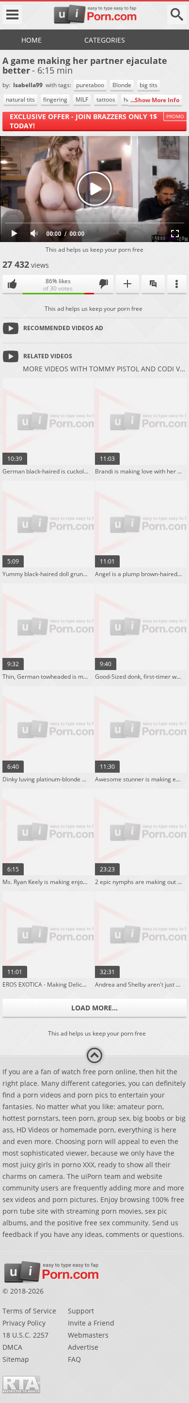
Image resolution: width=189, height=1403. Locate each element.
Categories (104, 40)
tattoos (105, 99)
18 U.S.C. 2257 (25, 1335)
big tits (149, 85)
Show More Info (157, 100)
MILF (82, 99)
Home (31, 40)
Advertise (83, 1347)
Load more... (94, 1007)
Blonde (121, 85)
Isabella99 (28, 85)
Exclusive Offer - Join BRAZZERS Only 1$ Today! (83, 121)
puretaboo (90, 85)
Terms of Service (29, 1310)
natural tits (20, 99)
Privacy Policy (24, 1322)
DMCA (12, 1347)
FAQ (74, 1359)
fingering (55, 99)
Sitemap (15, 1359)
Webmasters (88, 1335)
